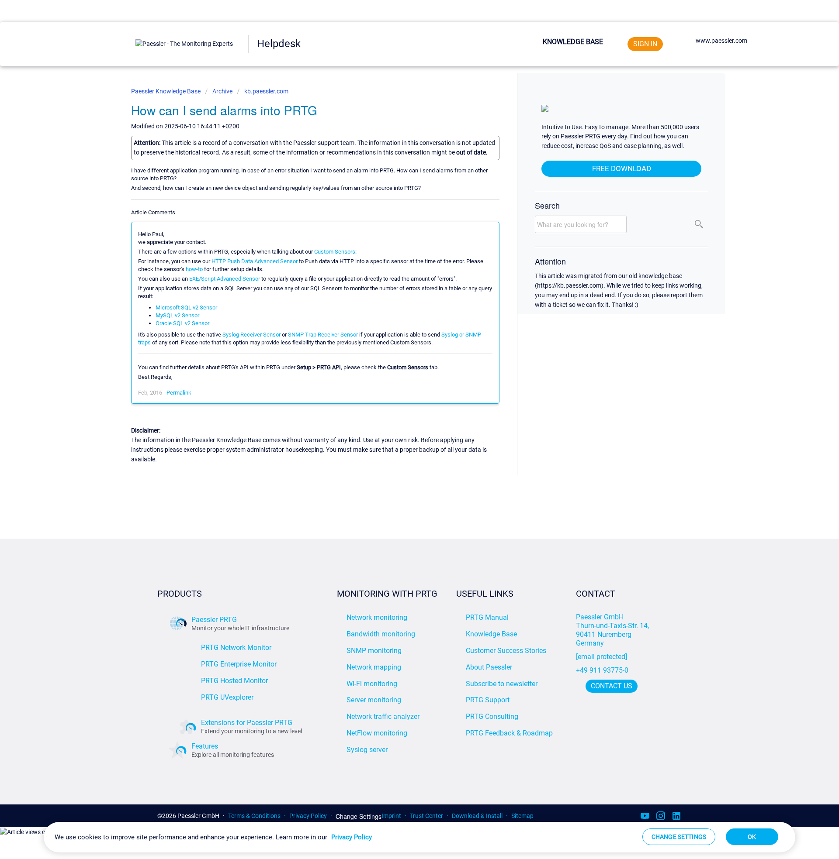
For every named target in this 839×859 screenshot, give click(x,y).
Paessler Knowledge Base (166, 91)
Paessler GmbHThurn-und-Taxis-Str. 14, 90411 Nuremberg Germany (613, 630)
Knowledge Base (573, 42)
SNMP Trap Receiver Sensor (323, 334)
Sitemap (522, 815)
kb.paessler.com (266, 91)
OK (752, 836)
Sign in (645, 44)
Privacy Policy (308, 815)
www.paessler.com (721, 40)
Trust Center (426, 815)
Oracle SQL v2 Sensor (182, 323)
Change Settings (358, 816)
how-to (194, 269)
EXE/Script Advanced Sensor (224, 278)
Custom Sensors (334, 251)
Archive (222, 91)
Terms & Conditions (254, 815)
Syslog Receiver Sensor (251, 334)
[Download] (403, 322)
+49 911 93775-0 (602, 670)
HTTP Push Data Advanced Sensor (254, 261)
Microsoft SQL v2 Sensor (186, 307)
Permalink (178, 392)
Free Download (621, 168)
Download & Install (477, 815)
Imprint (391, 815)
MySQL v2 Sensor (177, 315)
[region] (419, 837)
